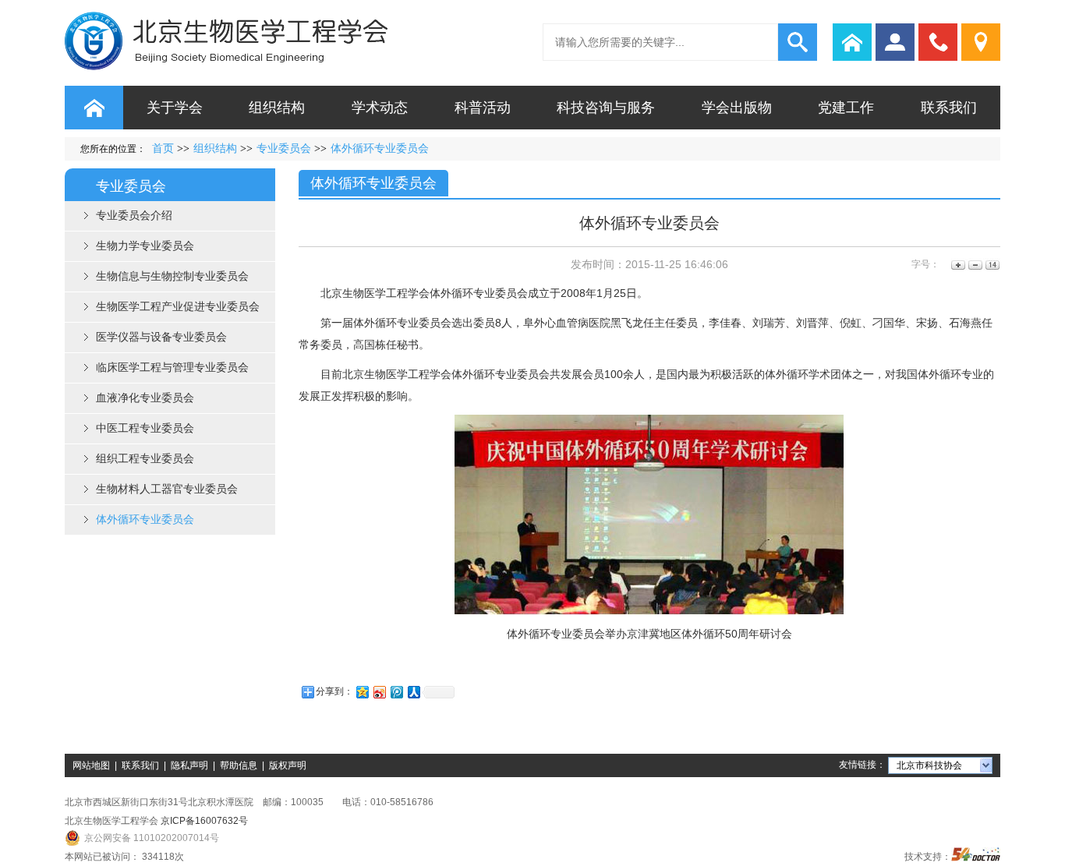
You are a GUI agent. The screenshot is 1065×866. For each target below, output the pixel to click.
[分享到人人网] (413, 692)
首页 (163, 148)
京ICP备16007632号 (204, 820)
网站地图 (91, 765)
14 (991, 264)
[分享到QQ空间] (361, 692)
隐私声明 (189, 765)
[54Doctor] (975, 856)
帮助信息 (238, 765)
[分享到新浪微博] (378, 692)
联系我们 (140, 765)
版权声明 (287, 765)
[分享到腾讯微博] (396, 692)
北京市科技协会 (929, 765)
